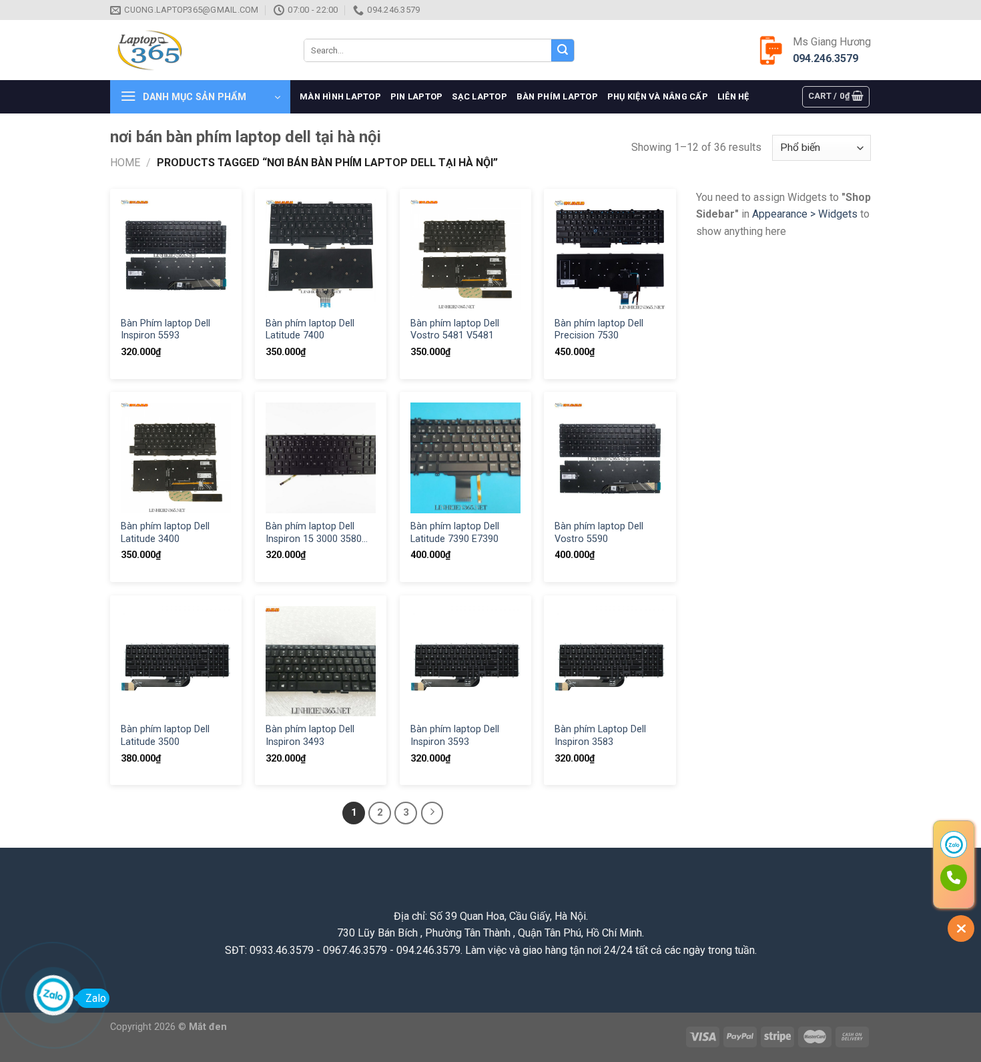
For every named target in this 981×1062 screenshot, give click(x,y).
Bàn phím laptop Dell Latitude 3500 (165, 736)
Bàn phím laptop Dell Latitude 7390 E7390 (454, 533)
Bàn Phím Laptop (557, 96)
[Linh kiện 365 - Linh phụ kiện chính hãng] (197, 50)
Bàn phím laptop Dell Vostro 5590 (599, 533)
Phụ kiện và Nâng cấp (657, 96)
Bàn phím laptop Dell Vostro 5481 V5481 (454, 330)
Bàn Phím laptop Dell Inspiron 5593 (165, 330)
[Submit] (562, 50)
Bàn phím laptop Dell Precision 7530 (599, 330)
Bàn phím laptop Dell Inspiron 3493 (310, 736)
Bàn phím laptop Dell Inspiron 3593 (454, 736)
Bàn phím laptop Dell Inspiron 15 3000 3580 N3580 (314, 533)
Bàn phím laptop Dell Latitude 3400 (165, 533)
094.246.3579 (825, 58)
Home (125, 162)
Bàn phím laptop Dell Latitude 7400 (310, 330)
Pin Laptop (416, 96)
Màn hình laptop (340, 96)
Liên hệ (733, 96)
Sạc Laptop (479, 96)
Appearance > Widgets (805, 214)
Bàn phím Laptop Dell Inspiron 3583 (600, 736)
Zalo (95, 998)
